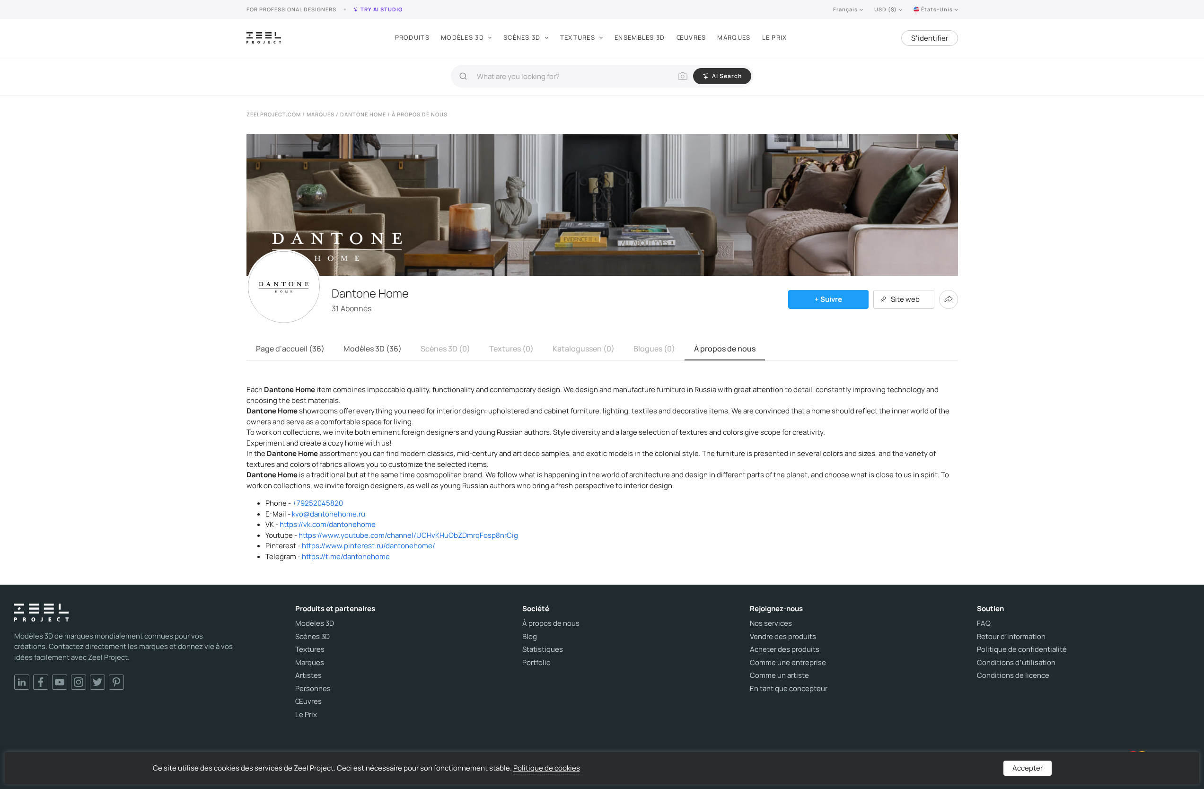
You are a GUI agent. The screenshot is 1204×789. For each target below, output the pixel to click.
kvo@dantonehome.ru (328, 514)
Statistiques (542, 649)
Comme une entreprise (788, 662)
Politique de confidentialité (1022, 649)
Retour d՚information (1011, 636)
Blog (529, 636)
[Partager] (948, 299)
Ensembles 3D (640, 37)
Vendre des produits (783, 636)
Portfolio (536, 662)
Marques (733, 37)
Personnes (313, 688)
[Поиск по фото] (682, 76)
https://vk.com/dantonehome (328, 524)
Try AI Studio (381, 9)
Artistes (308, 675)
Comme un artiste (779, 675)
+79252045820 (317, 503)
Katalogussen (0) (584, 348)
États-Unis (937, 9)
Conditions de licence (1013, 675)
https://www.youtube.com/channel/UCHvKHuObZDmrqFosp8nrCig (408, 535)
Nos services (771, 623)
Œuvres (691, 37)
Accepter (1027, 768)
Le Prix (774, 37)
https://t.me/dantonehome (346, 556)
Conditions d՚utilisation (1016, 662)
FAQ (984, 623)
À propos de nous (725, 348)
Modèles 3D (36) (372, 348)
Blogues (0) (654, 348)
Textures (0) (511, 348)
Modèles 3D (462, 37)
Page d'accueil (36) (290, 348)
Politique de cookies (546, 768)
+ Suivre (828, 299)
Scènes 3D (522, 37)
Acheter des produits (784, 649)
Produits (412, 37)
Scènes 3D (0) (445, 348)
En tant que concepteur (788, 688)
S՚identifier (929, 38)
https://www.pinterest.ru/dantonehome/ (368, 546)
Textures (577, 37)
